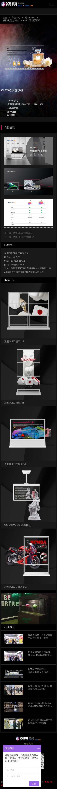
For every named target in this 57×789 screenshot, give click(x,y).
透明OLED (30, 17)
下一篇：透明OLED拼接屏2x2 (19, 237)
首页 (5, 17)
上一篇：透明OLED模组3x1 (18, 233)
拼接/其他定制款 (11, 20)
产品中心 (16, 17)
